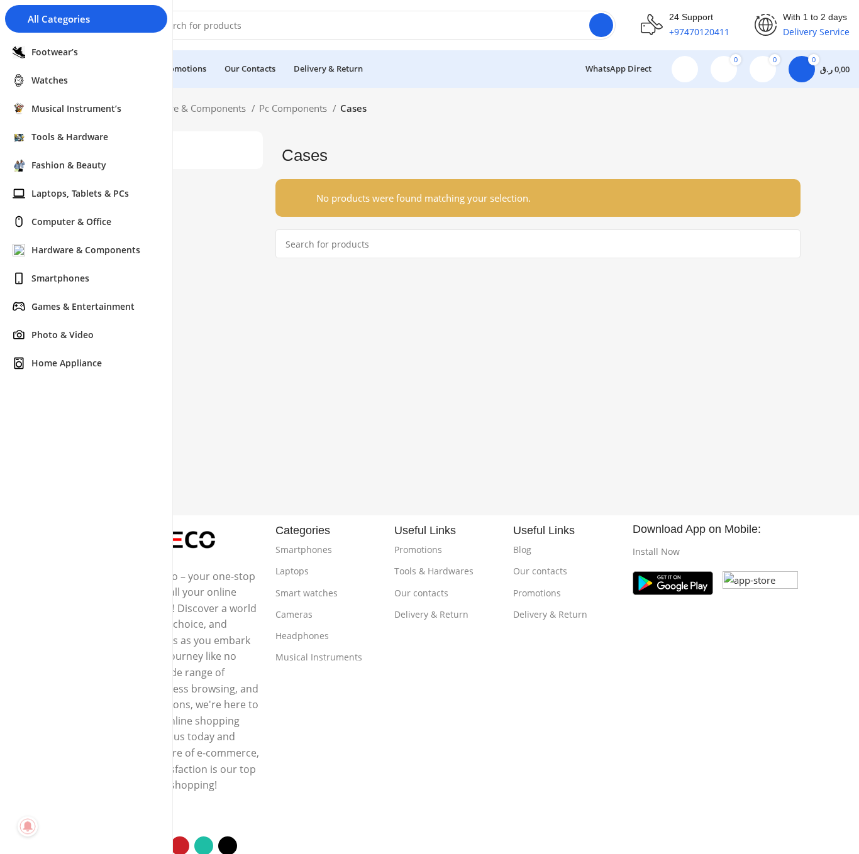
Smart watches (306, 593)
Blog (522, 550)
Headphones (302, 636)
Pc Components (294, 108)
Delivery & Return (431, 614)
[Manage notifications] (28, 826)
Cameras (294, 614)
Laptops (292, 571)
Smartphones (303, 550)
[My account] (684, 69)
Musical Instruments (318, 657)
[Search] (601, 25)
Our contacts (421, 593)
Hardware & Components (192, 108)
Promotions (418, 550)
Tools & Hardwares (434, 571)
